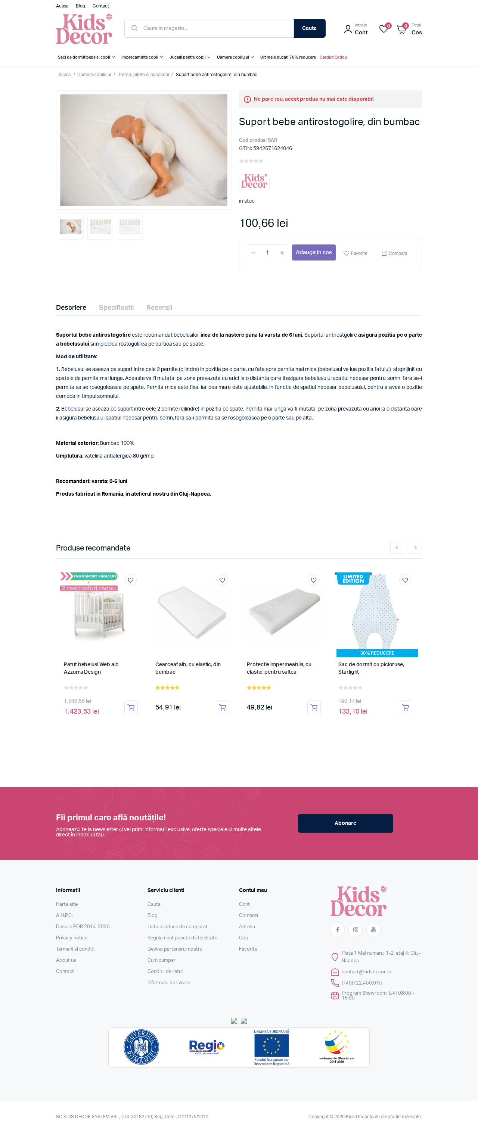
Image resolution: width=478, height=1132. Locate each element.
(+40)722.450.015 (362, 983)
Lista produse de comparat (178, 926)
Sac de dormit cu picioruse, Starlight (371, 668)
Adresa (247, 926)
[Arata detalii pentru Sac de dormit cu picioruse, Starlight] (375, 613)
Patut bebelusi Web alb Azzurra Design (91, 668)
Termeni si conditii (76, 949)
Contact (65, 971)
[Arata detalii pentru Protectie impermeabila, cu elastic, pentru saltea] (284, 613)
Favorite (359, 253)
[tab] (75, 308)
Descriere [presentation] (71, 308)
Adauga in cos (314, 252)
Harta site (67, 904)
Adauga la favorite (131, 580)
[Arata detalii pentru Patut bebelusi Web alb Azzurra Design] (101, 613)
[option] (143, 150)
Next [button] (415, 547)
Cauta (309, 28)
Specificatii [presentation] (116, 308)
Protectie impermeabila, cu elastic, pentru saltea (279, 668)
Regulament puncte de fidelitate (182, 938)
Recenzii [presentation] (159, 308)
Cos (243, 938)
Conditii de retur (165, 971)
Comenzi (248, 915)
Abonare (345, 823)
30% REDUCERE (377, 653)
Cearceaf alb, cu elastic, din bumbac (188, 668)
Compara (398, 253)
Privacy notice (71, 938)
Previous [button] (396, 547)
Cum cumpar (162, 960)
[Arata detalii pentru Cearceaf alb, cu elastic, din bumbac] (192, 613)
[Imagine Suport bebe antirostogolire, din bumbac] (143, 150)
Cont (244, 904)
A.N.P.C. (64, 915)
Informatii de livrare (169, 982)
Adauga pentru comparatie (134, 594)
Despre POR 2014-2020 (83, 926)
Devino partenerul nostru (175, 949)
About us (66, 960)
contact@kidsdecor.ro (366, 972)
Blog (153, 915)
